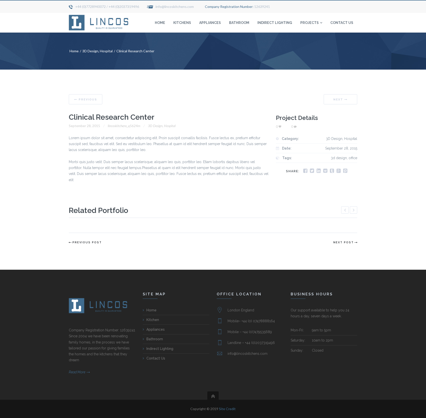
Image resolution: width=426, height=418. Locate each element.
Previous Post (87, 242)
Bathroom (154, 339)
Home (74, 51)
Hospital (106, 51)
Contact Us (155, 358)
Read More (77, 372)
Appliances (155, 329)
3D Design (90, 51)
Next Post (343, 242)
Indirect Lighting (159, 349)
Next (338, 99)
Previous (88, 99)
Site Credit (227, 409)
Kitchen (152, 320)
